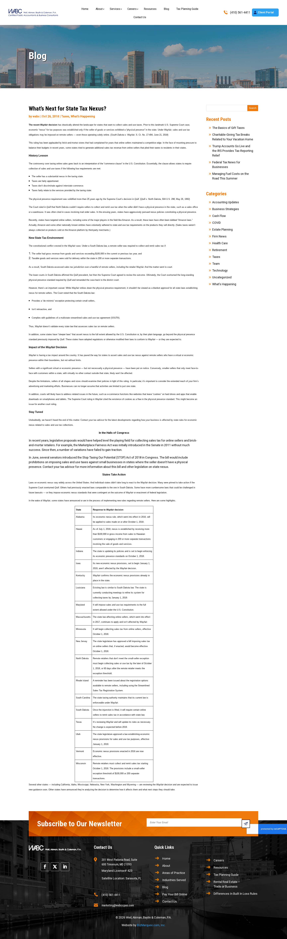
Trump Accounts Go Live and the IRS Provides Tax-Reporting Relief (232, 150)
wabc (36, 116)
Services (115, 8)
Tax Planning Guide (187, 8)
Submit (246, 824)
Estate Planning (222, 229)
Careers (132, 8)
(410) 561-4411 (111, 895)
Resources (150, 8)
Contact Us (140, 17)
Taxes (65, 116)
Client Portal (266, 12)
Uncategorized (222, 277)
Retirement (219, 250)
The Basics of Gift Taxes (228, 128)
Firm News (219, 236)
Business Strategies (225, 209)
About (99, 8)
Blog (166, 8)
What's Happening (83, 116)
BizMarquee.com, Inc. (151, 925)
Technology (220, 270)
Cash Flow (219, 216)
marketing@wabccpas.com (118, 905)
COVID (216, 222)
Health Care (220, 243)
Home (84, 8)
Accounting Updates (225, 202)
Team (216, 263)
